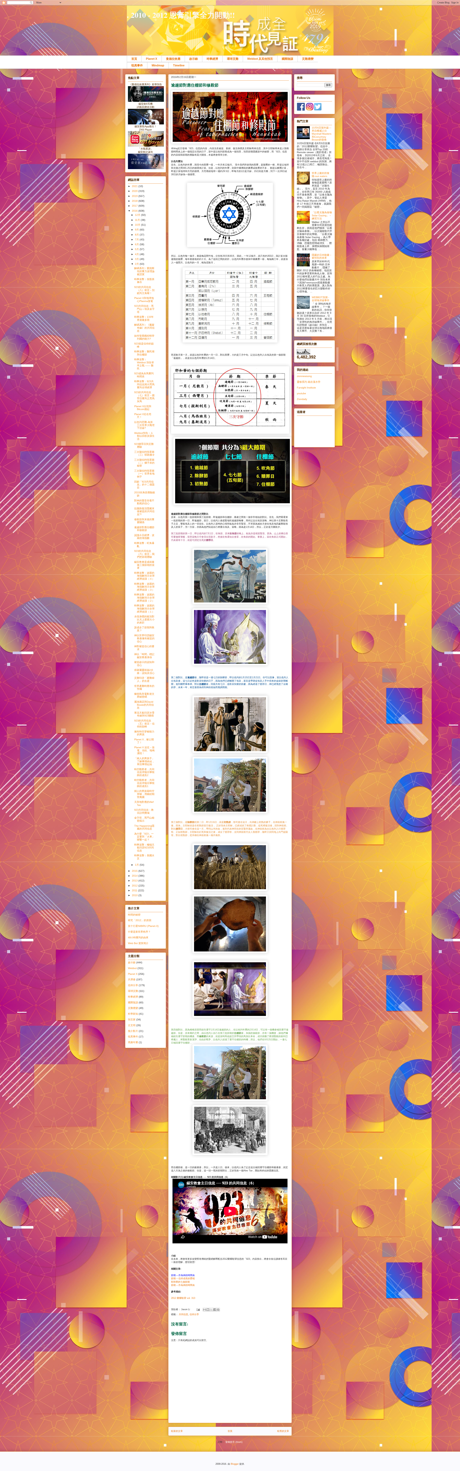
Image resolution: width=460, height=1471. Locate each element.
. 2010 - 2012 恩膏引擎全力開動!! (181, 14)
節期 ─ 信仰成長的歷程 (183, 1278)
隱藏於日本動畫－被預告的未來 (322, 256)
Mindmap (158, 65)
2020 (135, 191)
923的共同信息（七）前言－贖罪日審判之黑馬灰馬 (144, 397)
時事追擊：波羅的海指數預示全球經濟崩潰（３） (144, 586)
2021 (135, 186)
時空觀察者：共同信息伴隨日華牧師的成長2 (144, 772)
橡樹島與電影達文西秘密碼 (144, 695)
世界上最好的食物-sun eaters (320, 175)
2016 (135, 210)
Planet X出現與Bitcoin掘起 (142, 408)
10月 (138, 224)
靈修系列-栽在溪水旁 (308, 381)
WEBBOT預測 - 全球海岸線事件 (320, 299)
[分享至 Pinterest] (218, 1309)
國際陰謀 (287, 58)
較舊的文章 (283, 1431)
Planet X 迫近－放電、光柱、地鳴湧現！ (144, 750)
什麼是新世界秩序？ (139, 931)
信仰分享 (194, 1314)
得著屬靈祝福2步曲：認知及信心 (144, 671)
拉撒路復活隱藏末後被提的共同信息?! (144, 511)
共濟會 (131, 979)
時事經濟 (212, 58)
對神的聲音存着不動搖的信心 (144, 502)
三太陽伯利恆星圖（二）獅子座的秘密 (144, 462)
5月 (137, 249)
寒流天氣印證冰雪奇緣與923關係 (144, 714)
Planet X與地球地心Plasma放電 (144, 299)
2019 (135, 196)
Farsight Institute (306, 387)
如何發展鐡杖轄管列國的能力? (144, 337)
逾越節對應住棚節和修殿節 (144, 529)
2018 (135, 200)
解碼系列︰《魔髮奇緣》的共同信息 (144, 327)
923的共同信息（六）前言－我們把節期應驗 (144, 554)
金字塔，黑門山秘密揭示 (144, 819)
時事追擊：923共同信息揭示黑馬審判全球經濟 (144, 384)
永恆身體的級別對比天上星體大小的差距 (144, 619)
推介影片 (133, 1031)
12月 (138, 214)
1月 (137, 864)
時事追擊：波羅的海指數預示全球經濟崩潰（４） (144, 575)
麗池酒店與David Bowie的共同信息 (144, 704)
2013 (135, 880)
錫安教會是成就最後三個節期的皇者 (144, 564)
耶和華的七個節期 (180, 1282)
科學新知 (133, 1013)
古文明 (131, 1025)
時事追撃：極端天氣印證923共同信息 (144, 847)
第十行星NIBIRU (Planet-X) (143, 926)
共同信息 (183, 1314)
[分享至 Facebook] (215, 1309)
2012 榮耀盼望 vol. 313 (183, 1298)
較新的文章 (177, 1431)
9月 (137, 229)
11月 (138, 219)
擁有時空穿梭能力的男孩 (144, 733)
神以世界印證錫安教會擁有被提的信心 (144, 638)
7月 (137, 239)
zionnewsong (304, 376)
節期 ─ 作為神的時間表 (183, 1285)
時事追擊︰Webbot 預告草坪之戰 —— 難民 (144, 364)
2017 (135, 205)
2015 (135, 870)
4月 (137, 254)
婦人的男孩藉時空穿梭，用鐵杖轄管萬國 (144, 794)
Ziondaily (302, 399)
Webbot (132, 968)
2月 (137, 263)
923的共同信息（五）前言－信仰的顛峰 (144, 723)
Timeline (179, 65)
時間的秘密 (134, 914)
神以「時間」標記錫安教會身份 (144, 656)
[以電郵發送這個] (204, 1309)
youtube (301, 393)
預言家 (131, 1019)
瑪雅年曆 (133, 1042)
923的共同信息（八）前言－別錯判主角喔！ (144, 290)
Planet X (151, 58)
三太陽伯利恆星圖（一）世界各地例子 (144, 473)
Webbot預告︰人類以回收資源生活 (144, 436)
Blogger (235, 1464)
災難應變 (308, 58)
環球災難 (232, 58)
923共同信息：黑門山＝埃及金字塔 (144, 308)
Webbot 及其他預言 (260, 58)
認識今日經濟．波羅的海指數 (144, 537)
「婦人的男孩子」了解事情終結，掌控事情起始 (144, 761)
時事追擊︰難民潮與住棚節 (144, 353)
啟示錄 (193, 58)
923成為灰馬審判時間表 (144, 375)
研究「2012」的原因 (139, 920)
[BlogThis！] (208, 1309)
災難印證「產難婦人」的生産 (144, 679)
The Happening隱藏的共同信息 (144, 827)
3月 (137, 259)
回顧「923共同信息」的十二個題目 (144, 484)
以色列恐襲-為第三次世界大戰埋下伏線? (144, 425)
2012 (135, 885)
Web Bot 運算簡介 (138, 943)
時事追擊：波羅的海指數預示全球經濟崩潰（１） (144, 608)
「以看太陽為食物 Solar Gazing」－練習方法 (322, 215)
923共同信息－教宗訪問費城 (144, 811)
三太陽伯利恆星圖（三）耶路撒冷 (144, 453)
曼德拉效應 (173, 58)
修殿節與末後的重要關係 (144, 521)
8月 (137, 234)
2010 (135, 895)
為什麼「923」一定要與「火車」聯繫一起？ (144, 836)
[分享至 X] (211, 1309)
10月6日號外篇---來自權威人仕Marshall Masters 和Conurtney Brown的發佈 (321, 133)
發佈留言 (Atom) (233, 1442)
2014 (135, 875)
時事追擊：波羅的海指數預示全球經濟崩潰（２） (144, 597)
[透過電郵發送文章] (198, 1309)
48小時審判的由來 (138, 937)
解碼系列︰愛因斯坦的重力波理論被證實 (144, 271)
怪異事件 (137, 65)
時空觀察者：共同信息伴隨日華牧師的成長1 (144, 783)
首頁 (134, 58)
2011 (135, 890)
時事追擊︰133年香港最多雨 (144, 318)
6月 (137, 244)
